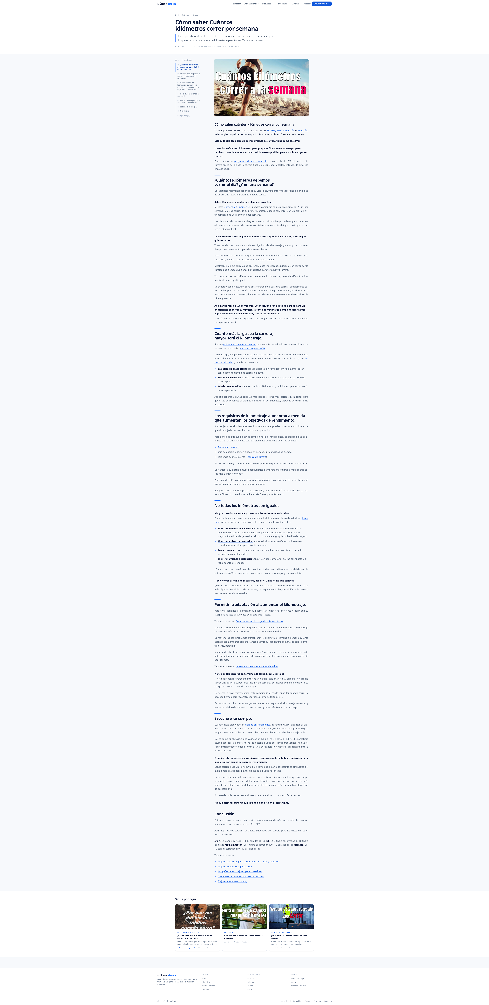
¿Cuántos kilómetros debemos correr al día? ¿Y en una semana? (188, 67)
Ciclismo (250, 982)
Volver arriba (184, 116)
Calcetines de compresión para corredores (241, 876)
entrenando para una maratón (239, 344)
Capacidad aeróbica (228, 447)
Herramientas (282, 4)
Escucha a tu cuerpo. (187, 107)
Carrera (250, 986)
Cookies (308, 1001)
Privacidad (297, 1001)
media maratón (285, 130)
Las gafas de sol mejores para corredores (240, 871)
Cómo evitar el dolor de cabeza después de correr (243, 937)
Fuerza (249, 989)
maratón (302, 130)
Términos (318, 1001)
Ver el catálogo (297, 978)
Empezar (237, 4)
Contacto (328, 1001)
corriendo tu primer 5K (237, 206)
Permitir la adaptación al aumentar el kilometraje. (188, 101)
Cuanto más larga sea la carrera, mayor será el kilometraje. (188, 76)
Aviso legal (286, 1001)
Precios (294, 982)
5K (268, 130)
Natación (250, 978)
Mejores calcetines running (232, 881)
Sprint (204, 978)
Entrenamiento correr (191, 15)
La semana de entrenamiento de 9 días (257, 666)
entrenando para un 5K (252, 348)
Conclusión (183, 111)
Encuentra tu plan (322, 4)
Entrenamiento (250, 4)
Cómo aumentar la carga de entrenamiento (259, 621)
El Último (166, 3)
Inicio (177, 15)
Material (295, 4)
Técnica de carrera (256, 456)
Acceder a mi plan (299, 986)
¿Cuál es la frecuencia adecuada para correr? (289, 937)
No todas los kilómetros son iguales (188, 95)
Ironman (205, 989)
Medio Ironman (208, 986)
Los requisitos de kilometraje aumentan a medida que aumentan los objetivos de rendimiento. (188, 86)
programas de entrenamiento (250, 161)
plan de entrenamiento (257, 724)
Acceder (307, 4)
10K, (273, 130)
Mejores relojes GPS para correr (235, 866)
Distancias (266, 4)
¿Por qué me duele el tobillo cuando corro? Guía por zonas (194, 937)
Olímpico (206, 982)
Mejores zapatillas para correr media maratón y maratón (248, 861)
